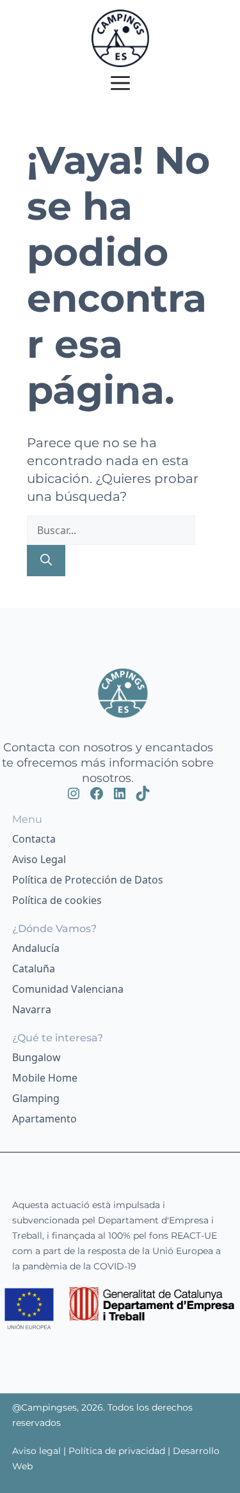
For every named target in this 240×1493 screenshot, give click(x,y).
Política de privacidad (116, 1451)
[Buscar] (46, 560)
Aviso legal (37, 1451)
